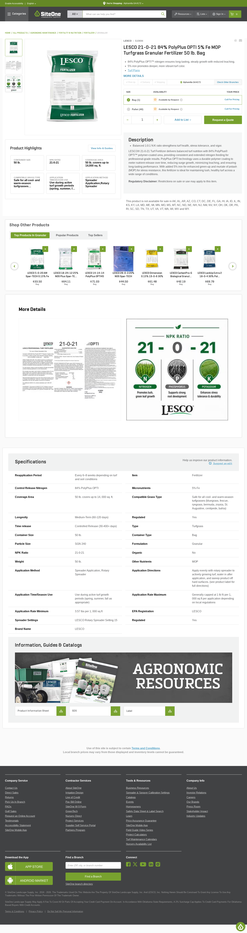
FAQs (8, 806)
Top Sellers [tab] (95, 235)
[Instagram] (159, 865)
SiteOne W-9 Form (76, 806)
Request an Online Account (20, 816)
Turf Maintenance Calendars (141, 839)
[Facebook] (129, 865)
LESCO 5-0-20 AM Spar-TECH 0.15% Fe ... (37, 275)
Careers (191, 797)
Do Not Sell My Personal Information (65, 911)
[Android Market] (32, 880)
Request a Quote (223, 120)
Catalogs (131, 797)
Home (8, 33)
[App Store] (32, 866)
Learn (129, 816)
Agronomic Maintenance (43, 33)
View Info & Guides (102, 148)
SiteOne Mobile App (16, 830)
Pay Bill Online (73, 802)
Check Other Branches (228, 82)
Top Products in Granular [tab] (30, 235)
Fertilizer (89, 33)
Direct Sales (11, 792)
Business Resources (137, 788)
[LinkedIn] (152, 865)
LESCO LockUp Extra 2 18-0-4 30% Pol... (210, 275)
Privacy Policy (36, 911)
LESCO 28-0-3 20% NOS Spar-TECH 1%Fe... (123, 275)
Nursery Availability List (139, 844)
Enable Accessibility (14, 3)
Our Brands (193, 802)
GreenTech (72, 811)
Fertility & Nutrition (70, 33)
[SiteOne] (47, 17)
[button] (31, 3)
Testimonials (12, 820)
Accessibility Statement (18, 825)
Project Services (75, 820)
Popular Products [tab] (67, 235)
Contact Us (11, 788)
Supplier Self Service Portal (80, 825)
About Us (192, 788)
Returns (9, 797)
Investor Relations (196, 792)
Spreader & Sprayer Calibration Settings (148, 792)
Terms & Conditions (14, 911)
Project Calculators (136, 834)
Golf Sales (10, 811)
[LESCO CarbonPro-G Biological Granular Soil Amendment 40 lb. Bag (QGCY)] (181, 258)
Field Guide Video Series (139, 830)
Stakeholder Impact (197, 811)
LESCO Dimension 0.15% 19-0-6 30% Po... (152, 275)
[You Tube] (144, 865)
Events (130, 802)
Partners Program (75, 830)
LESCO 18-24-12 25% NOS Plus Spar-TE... (66, 275)
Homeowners (133, 806)
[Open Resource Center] (240, 926)
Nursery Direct (74, 816)
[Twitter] (136, 865)
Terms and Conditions (146, 748)
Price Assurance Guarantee (141, 820)
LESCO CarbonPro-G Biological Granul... (181, 275)
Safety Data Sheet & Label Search (144, 811)
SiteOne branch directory (79, 884)
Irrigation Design (74, 792)
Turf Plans (134, 70)
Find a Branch (75, 857)
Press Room (193, 806)
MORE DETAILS (134, 76)
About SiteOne (73, 788)
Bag (136, 100)
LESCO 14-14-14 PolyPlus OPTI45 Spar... (94, 275)
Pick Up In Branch (15, 802)
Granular (102, 33)
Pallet (137, 109)
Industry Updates (196, 816)
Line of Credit (73, 797)
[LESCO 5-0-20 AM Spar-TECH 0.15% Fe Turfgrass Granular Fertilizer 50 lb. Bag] (37, 258)
